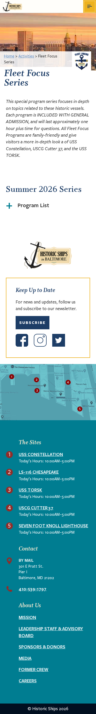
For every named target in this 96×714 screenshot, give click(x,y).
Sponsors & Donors (42, 647)
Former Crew (33, 669)
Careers (28, 681)
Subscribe (32, 322)
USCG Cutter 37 (36, 508)
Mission (27, 617)
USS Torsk (30, 490)
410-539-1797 (32, 589)
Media (25, 658)
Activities (26, 56)
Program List (33, 205)
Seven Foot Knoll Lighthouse (53, 526)
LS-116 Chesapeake (39, 472)
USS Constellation (41, 454)
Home (9, 56)
